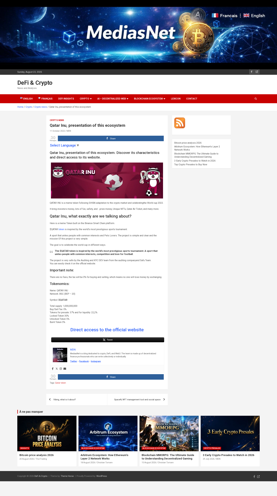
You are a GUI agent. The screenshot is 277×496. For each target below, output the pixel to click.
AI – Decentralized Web (111, 98)
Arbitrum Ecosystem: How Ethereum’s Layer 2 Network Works (104, 456)
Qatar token (60, 383)
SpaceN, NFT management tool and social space (137, 399)
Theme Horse (67, 476)
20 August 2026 (26, 459)
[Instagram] (60, 368)
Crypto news (57, 120)
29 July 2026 (208, 459)
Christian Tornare (105, 462)
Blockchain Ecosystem (148, 98)
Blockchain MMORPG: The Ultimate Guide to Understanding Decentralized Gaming (168, 456)
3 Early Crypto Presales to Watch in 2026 (195, 160)
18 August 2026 (88, 462)
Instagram (96, 361)
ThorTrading (41, 459)
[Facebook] (52, 368)
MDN (69, 131)
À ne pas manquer (31, 411)
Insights (24, 448)
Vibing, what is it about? (64, 399)
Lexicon (175, 98)
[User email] (64, 368)
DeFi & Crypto (34, 82)
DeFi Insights (66, 98)
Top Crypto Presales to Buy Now (190, 164)
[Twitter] (56, 368)
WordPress (101, 476)
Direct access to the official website (107, 329)
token (61, 229)
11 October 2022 (57, 131)
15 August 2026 (149, 462)
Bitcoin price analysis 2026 (188, 142)
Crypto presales (212, 448)
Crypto (84, 98)
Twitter (73, 361)
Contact (191, 98)
